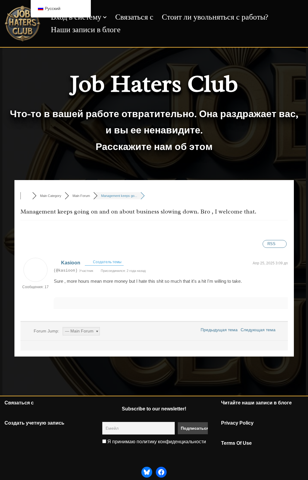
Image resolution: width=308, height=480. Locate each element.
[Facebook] (161, 472)
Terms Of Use (236, 443)
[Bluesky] (146, 472)
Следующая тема (259, 329)
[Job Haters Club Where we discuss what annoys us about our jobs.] (23, 23)
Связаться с (134, 17)
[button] (105, 17)
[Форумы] (26, 196)
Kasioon (70, 262)
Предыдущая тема (218, 329)
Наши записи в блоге (86, 30)
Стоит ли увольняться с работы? (215, 17)
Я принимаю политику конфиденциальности (156, 441)
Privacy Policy (237, 422)
